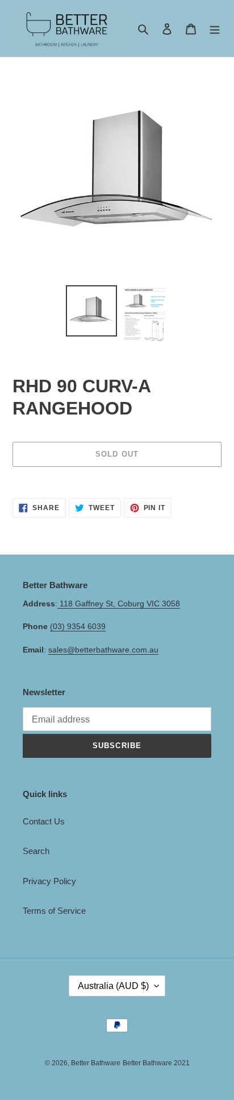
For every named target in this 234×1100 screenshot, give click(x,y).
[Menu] (215, 29)
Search (36, 851)
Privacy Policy (49, 881)
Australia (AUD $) (113, 986)
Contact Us (44, 821)
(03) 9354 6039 (78, 626)
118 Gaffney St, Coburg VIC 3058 (118, 603)
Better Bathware (95, 1063)
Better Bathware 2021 (156, 1063)
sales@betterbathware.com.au (103, 649)
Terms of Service (54, 911)
